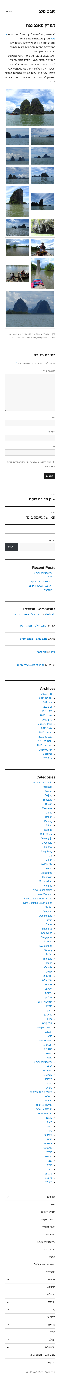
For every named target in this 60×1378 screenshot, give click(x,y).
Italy (50, 855)
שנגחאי (48, 1173)
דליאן (49, 1036)
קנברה (49, 1160)
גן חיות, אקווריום (44, 1027)
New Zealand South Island (37, 903)
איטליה (48, 989)
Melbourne (46, 872)
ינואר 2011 (46, 728)
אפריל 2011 (46, 715)
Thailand (47, 334)
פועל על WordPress (34, 1372)
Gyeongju (47, 842)
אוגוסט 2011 (45, 698)
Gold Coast (46, 834)
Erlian (49, 825)
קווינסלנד (47, 1148)
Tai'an (49, 954)
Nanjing (48, 885)
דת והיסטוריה (45, 1040)
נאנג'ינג (48, 1096)
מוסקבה (48, 590)
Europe (48, 830)
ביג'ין (49, 1010)
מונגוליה (48, 1074)
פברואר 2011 (45, 724)
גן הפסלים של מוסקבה (40, 581)
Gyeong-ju (46, 838)
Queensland (45, 915)
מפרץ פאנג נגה (18, 337)
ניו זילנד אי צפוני (44, 1109)
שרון (52, 652)
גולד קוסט (47, 1023)
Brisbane (47, 799)
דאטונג (48, 1032)
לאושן (49, 1066)
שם (53, 417)
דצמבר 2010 (45, 732)
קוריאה (48, 1156)
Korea (49, 868)
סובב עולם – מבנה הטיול (27, 614)
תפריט (9, 11)
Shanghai (47, 928)
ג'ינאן (49, 1019)
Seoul (49, 924)
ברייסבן (48, 1014)
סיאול (49, 1122)
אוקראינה (47, 984)
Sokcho (48, 941)
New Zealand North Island (38, 898)
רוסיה (49, 1165)
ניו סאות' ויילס (45, 1113)
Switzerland (45, 946)
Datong (48, 821)
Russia (48, 920)
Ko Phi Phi (46, 864)
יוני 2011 (47, 706)
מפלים (49, 1087)
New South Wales (42, 890)
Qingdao (47, 911)
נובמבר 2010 (45, 737)
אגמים (49, 971)
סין (50, 1130)
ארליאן (48, 997)
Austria (48, 791)
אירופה (48, 993)
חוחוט (49, 1053)
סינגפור (48, 1135)
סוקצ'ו (49, 1117)
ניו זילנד (48, 1100)
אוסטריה (47, 976)
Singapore (46, 937)
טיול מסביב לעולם (43, 573)
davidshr (17, 334)
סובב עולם (46, 11)
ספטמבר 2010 (44, 745)
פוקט (10, 334)
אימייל (51, 432)
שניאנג (48, 1178)
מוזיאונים (47, 1070)
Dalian (48, 817)
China (49, 812)
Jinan (49, 860)
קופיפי (49, 1152)
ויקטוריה (48, 1049)
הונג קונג (48, 1044)
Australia (47, 787)
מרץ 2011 (47, 719)
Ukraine (48, 963)
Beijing (48, 795)
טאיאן (49, 1057)
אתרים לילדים (45, 1001)
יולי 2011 (47, 702)
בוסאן (49, 1006)
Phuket (39, 334)
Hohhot (48, 847)
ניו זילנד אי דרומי (44, 1105)
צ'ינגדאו (48, 1143)
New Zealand (45, 894)
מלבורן (48, 1079)
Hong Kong (46, 851)
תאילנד (52, 337)
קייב (50, 577)
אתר (53, 447)
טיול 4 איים (31, 337)
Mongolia (47, 877)
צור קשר (42, 652)
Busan (48, 804)
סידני (49, 1126)
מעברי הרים (46, 1083)
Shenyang (46, 933)
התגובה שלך (48, 371)
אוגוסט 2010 (45, 749)
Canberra (47, 808)
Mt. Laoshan (45, 881)
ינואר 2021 (46, 694)
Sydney (48, 950)
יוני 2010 (47, 758)
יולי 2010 (47, 754)
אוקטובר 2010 (45, 741)
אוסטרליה (47, 980)
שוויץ (49, 1169)
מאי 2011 (47, 711)
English (51, 1197)
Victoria (48, 967)
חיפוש (52, 540)
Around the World (42, 782)
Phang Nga (42, 337)
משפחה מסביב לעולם (41, 1092)
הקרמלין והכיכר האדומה (40, 585)
